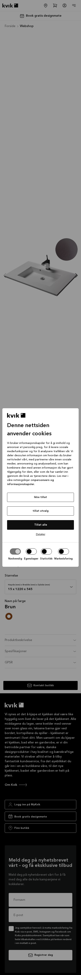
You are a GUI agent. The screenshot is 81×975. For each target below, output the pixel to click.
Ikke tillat (40, 497)
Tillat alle (40, 524)
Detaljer (40, 534)
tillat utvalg (41, 511)
